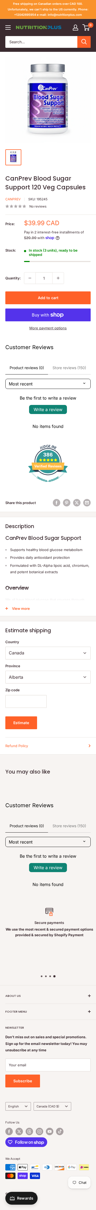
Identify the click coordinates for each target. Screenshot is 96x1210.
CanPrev (13, 199)
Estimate (21, 722)
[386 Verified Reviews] (48, 485)
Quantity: (13, 278)
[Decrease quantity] (29, 278)
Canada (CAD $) (48, 1106)
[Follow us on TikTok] (59, 1131)
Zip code (12, 690)
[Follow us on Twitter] (19, 1131)
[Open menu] (8, 27)
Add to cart (48, 297)
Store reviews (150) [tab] (69, 367)
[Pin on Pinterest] (66, 502)
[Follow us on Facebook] (9, 1131)
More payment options (48, 328)
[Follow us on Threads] (29, 1131)
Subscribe (22, 1081)
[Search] (84, 42)
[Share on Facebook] (56, 502)
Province (12, 666)
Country (12, 642)
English (13, 1106)
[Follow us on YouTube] (49, 1131)
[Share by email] (87, 502)
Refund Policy (16, 746)
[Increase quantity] (58, 278)
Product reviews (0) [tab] (27, 367)
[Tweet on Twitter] (77, 502)
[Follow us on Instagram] (39, 1131)
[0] (86, 27)
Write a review (48, 409)
